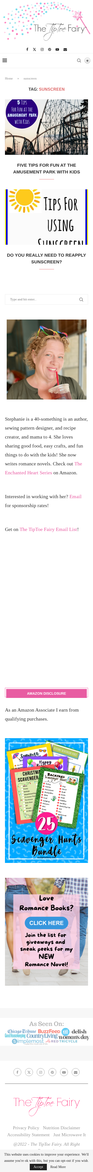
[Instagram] (42, 49)
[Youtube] (57, 49)
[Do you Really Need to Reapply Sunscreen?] (46, 217)
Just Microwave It (69, 1134)
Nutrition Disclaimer (61, 1127)
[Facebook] (27, 49)
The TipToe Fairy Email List (48, 529)
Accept (38, 1167)
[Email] (65, 49)
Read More (58, 1167)
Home (9, 78)
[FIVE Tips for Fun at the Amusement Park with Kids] (46, 127)
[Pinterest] (49, 49)
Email (75, 496)
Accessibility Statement (28, 1134)
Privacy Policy (26, 1127)
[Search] (78, 60)
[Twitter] (34, 49)
